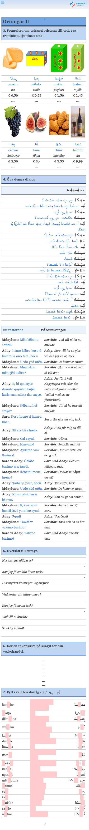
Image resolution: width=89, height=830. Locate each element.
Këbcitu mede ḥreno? (21, 474)
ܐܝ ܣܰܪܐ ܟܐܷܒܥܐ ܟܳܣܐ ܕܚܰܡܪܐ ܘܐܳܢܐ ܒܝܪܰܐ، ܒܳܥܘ (52, 206)
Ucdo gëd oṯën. (31, 362)
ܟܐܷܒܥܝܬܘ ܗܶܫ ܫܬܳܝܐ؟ (58, 235)
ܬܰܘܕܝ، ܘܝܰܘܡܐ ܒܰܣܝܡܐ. (58, 311)
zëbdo (36, 84)
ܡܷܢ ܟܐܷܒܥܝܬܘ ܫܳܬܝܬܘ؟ (57, 200)
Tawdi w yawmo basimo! (17, 524)
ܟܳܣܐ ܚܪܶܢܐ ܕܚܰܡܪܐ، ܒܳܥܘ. (63, 241)
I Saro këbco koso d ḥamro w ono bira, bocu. (21, 353)
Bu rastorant (13, 330)
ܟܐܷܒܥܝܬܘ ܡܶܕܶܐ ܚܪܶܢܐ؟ (59, 276)
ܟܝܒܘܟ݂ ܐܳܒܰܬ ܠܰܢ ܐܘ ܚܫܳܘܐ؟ (61, 294)
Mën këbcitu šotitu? (20, 342)
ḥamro (78, 150)
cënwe (13, 150)
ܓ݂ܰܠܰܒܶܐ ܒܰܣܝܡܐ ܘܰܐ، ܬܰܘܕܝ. (54, 270)
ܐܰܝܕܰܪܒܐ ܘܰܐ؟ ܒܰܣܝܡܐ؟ (59, 264)
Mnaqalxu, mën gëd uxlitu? (19, 370)
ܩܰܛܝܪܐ (59, 78)
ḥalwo (77, 84)
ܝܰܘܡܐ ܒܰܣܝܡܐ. (61, 317)
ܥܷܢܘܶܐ (12, 144)
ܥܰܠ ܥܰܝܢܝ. (65, 252)
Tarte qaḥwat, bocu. (27, 483)
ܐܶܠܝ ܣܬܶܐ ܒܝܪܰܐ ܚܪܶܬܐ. (64, 247)
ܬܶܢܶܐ (36, 144)
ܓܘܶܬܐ (12, 78)
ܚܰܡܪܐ (78, 144)
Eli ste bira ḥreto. (25, 430)
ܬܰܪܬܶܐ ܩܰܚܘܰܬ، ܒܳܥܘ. (67, 282)
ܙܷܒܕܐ (36, 78)
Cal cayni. (27, 438)
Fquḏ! (16, 516)
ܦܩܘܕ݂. (74, 305)
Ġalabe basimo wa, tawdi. (18, 463)
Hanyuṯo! (27, 444)
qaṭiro (59, 84)
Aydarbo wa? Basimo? (20, 452)
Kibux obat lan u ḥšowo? (19, 497)
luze (59, 150)
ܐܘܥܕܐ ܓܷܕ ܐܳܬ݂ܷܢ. (63, 212)
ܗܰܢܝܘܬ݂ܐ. (68, 258)
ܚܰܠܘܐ (78, 78)
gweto (13, 84)
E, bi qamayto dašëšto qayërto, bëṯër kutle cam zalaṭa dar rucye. (22, 389)
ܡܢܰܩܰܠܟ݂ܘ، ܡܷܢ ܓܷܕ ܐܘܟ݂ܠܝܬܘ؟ (53, 217)
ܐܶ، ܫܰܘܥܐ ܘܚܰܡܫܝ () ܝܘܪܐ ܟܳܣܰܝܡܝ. (48, 300)
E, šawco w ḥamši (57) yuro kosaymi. (21, 507)
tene (36, 150)
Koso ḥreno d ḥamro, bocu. (22, 419)
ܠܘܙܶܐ (59, 144)
